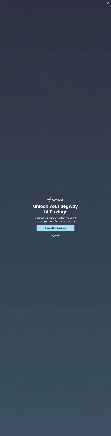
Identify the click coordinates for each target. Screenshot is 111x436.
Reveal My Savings (55, 228)
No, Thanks (55, 236)
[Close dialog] (108, 3)
